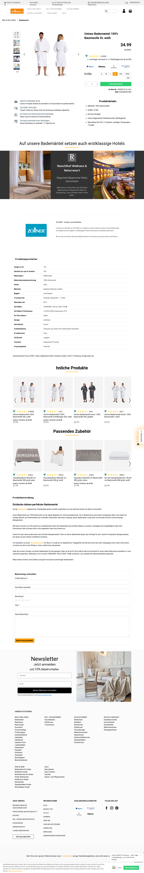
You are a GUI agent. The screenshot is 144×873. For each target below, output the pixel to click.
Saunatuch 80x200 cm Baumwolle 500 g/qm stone (88, 479)
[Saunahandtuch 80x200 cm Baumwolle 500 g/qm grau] (27, 455)
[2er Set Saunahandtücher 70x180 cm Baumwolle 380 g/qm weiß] (119, 455)
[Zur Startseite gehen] (17, 11)
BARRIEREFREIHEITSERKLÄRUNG (54, 836)
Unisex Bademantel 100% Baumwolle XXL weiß (23, 415)
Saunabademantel (36, 543)
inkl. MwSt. (127, 49)
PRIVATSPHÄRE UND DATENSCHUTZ (25, 812)
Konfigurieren (116, 868)
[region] (46, 54)
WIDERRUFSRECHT (19, 827)
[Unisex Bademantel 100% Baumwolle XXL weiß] (27, 392)
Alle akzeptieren (131, 868)
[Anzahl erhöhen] (97, 84)
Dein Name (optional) (22, 587)
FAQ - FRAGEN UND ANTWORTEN (23, 819)
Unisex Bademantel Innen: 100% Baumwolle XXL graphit (87, 415)
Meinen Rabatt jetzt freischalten (44, 690)
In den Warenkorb (116, 84)
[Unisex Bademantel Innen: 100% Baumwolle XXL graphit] (88, 392)
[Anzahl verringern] (86, 84)
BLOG (45, 805)
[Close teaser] (138, 444)
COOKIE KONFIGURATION (21, 830)
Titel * (17, 605)
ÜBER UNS (46, 820)
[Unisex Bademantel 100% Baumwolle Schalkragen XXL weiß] (58, 392)
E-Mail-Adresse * (21, 578)
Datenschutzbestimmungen (45, 695)
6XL (128, 78)
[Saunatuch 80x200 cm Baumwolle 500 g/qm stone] (88, 455)
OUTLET (46, 813)
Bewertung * (19, 596)
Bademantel (22, 509)
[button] (24, 54)
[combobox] (113, 11)
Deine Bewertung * (22, 614)
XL (115, 74)
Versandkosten (66, 856)
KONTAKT (16, 815)
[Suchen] (106, 11)
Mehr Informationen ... (15, 871)
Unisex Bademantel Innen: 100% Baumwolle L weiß (117, 415)
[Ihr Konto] (124, 11)
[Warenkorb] (130, 11)
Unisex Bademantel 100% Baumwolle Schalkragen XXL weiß (57, 415)
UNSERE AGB (47, 828)
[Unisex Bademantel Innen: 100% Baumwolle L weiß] (119, 392)
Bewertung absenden (24, 641)
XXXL (128, 74)
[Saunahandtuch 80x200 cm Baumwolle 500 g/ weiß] (58, 455)
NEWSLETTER (48, 809)
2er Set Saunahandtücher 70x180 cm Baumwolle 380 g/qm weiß (118, 479)
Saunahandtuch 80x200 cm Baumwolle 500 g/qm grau (24, 479)
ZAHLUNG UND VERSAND (51, 824)
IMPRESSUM (47, 832)
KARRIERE (46, 817)
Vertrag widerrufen (23, 837)
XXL (120, 74)
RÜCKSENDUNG (18, 823)
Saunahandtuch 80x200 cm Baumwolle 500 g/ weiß (54, 479)
